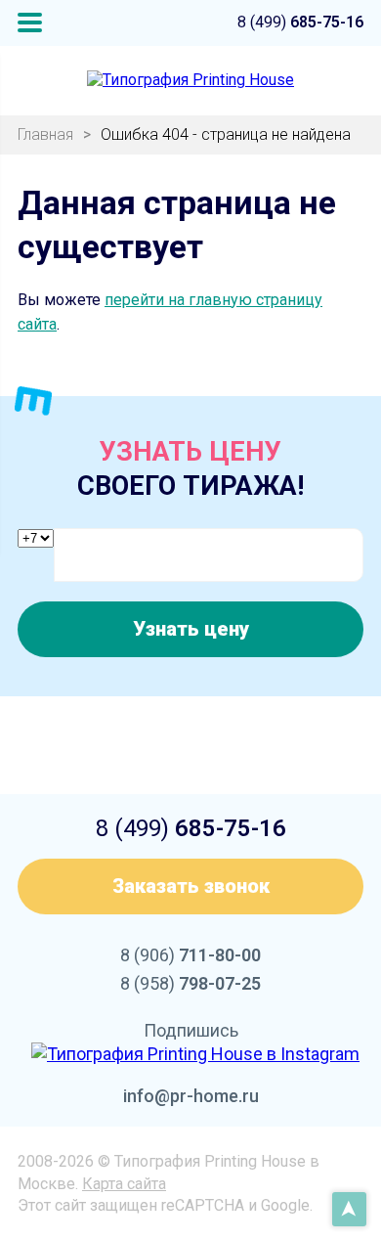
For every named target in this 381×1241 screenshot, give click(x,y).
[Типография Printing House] (190, 80)
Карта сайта (124, 1184)
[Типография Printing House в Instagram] (195, 1053)
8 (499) (300, 22)
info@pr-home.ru (191, 1096)
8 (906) (190, 955)
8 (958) (190, 983)
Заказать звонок (191, 886)
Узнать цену (191, 629)
